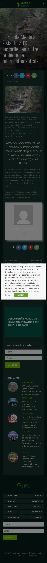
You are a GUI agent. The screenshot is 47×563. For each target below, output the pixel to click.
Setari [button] (7, 295)
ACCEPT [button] (20, 295)
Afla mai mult (35, 291)
